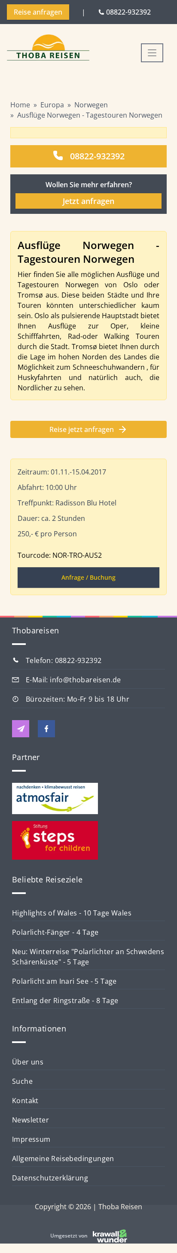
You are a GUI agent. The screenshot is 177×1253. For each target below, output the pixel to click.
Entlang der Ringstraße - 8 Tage (65, 1000)
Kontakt (25, 1100)
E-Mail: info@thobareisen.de (73, 679)
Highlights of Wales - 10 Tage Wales (71, 913)
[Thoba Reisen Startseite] (48, 48)
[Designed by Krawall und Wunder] (110, 1236)
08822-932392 (97, 156)
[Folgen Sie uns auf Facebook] (46, 728)
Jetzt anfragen (88, 201)
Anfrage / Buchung (88, 577)
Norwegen (91, 104)
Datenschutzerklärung (50, 1178)
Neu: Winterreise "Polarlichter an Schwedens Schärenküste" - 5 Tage (88, 957)
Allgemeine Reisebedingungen (63, 1158)
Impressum (31, 1139)
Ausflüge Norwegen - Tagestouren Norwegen (89, 115)
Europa (52, 104)
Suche (22, 1081)
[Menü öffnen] (152, 52)
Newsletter (30, 1120)
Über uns (27, 1062)
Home (20, 104)
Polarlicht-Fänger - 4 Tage (55, 932)
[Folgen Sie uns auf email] (20, 728)
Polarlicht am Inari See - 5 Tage (64, 981)
